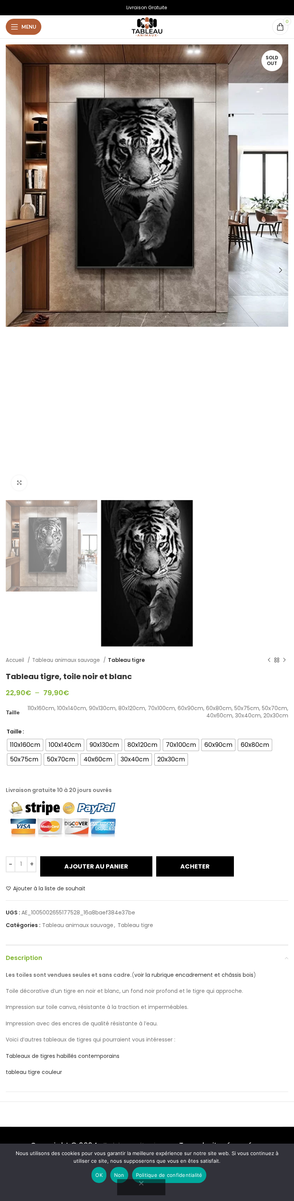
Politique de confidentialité (169, 1175)
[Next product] (284, 660)
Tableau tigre (126, 660)
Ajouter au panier (96, 866)
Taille (14, 731)
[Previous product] (269, 660)
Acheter (195, 866)
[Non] (141, 1187)
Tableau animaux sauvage (66, 660)
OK (99, 1175)
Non (119, 1175)
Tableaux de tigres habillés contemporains (62, 1056)
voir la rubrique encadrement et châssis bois (193, 975)
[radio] (25, 745)
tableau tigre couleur (34, 1072)
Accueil (16, 660)
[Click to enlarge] (19, 483)
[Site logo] (147, 26)
